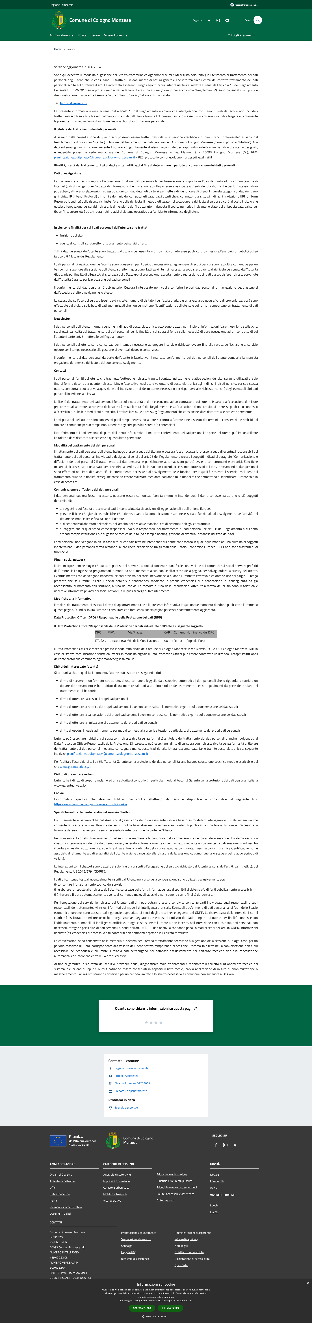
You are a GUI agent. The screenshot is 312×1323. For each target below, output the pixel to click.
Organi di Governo (61, 1174)
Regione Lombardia (61, 5)
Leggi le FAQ (128, 1252)
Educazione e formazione (172, 1174)
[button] (156, 1316)
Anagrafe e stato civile (117, 1174)
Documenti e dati (60, 1213)
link (190, 1300)
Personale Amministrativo (66, 1207)
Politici (54, 1200)
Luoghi (214, 1205)
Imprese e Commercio (116, 1181)
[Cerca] (258, 20)
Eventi (214, 1212)
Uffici (53, 1187)
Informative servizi (73, 103)
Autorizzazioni (165, 1200)
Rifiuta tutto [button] (170, 1307)
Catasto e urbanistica (116, 1187)
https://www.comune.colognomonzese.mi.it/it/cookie (90, 804)
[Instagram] (216, 20)
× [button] (308, 1283)
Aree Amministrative (62, 1181)
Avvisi (214, 1187)
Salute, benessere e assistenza (175, 1194)
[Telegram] (225, 20)
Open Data (181, 1265)
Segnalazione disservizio (136, 1239)
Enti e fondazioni (60, 1194)
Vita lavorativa (112, 1200)
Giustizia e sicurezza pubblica (174, 1181)
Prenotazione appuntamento (138, 1232)
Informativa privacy (186, 1239)
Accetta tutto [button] (142, 1308)
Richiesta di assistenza (135, 1259)
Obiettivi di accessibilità (189, 1252)
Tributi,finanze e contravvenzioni (177, 1187)
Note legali (181, 1245)
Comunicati (217, 1181)
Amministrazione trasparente (193, 1232)
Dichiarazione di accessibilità (192, 1259)
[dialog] (156, 1301)
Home (57, 49)
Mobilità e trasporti (115, 1194)
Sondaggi (126, 1245)
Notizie (214, 1174)
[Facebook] (207, 20)
